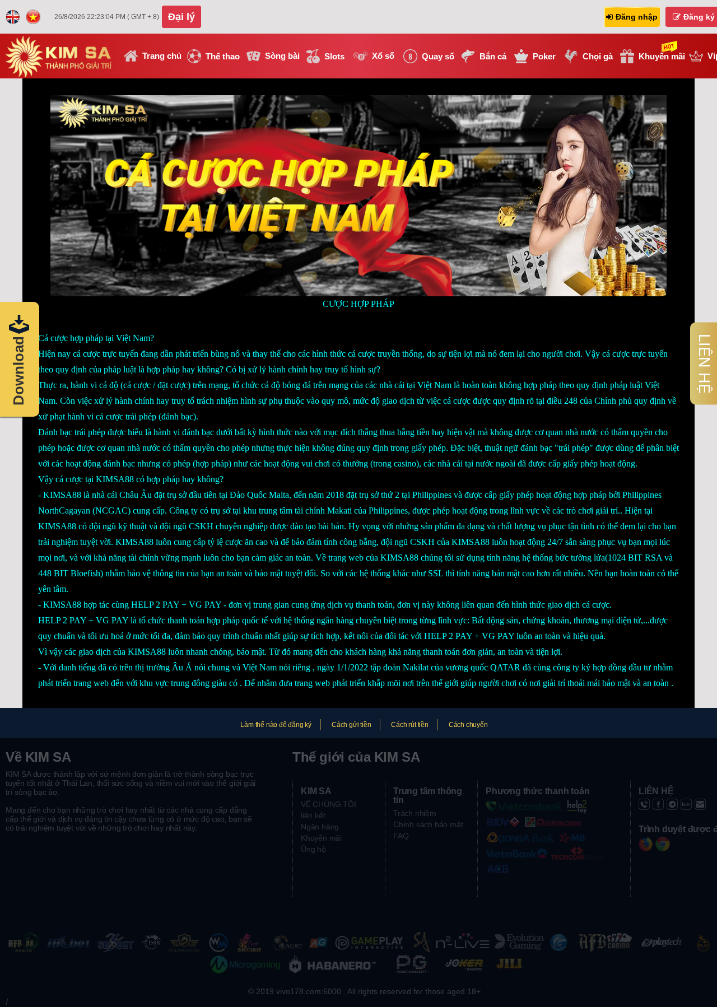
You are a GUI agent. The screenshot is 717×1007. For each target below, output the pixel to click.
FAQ (400, 835)
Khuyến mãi (321, 837)
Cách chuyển (468, 724)
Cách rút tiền (409, 724)
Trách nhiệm (414, 813)
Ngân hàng (320, 826)
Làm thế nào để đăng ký (275, 724)
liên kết (313, 815)
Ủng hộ (313, 849)
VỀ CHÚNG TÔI (328, 804)
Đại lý (181, 16)
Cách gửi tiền (351, 724)
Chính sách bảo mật (428, 824)
